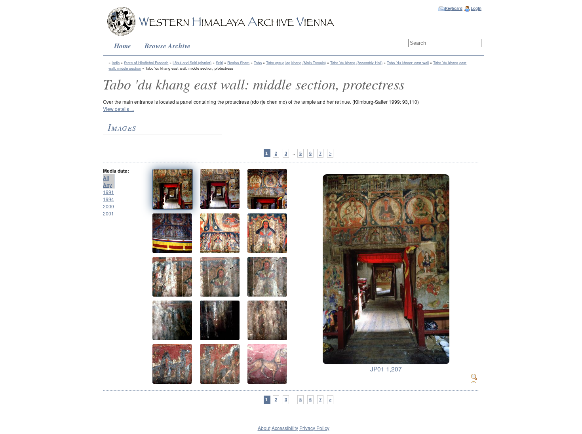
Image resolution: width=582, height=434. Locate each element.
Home (122, 46)
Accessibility (285, 427)
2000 (108, 206)
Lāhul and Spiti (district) (192, 62)
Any (107, 184)
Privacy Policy (314, 427)
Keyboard (453, 8)
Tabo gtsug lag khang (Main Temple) (296, 62)
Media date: (116, 170)
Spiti (219, 62)
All (106, 177)
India (116, 62)
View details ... (118, 108)
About (264, 427)
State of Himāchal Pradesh (146, 62)
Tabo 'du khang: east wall (408, 62)
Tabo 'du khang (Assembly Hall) (356, 62)
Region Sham (238, 62)
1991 (108, 191)
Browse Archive (167, 46)
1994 (108, 199)
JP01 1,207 (386, 368)
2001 (108, 213)
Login (476, 8)
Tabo (258, 62)
